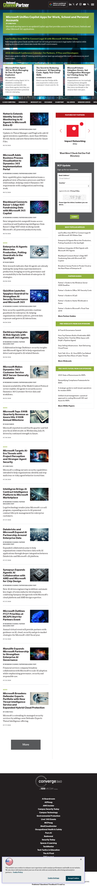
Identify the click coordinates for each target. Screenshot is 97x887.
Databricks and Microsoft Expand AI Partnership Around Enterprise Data (15, 534)
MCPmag (48, 823)
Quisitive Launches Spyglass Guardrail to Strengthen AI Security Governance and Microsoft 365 (15, 297)
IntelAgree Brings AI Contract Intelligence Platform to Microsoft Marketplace (15, 493)
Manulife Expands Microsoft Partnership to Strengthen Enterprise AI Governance (16, 654)
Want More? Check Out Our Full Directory (75, 154)
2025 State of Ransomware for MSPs (72, 375)
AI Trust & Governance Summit (69, 330)
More (25, 744)
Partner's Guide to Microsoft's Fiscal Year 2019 (73, 310)
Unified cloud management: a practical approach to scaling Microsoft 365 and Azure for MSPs (72, 398)
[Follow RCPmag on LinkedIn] (70, 5)
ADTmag (48, 802)
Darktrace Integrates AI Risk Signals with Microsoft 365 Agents (16, 335)
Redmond (48, 836)
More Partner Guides (67, 316)
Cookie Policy (18, 872)
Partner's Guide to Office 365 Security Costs (75, 290)
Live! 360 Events (48, 819)
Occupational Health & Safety (48, 830)
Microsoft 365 (36, 102)
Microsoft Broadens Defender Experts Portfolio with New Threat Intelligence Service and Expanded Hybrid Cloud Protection (24, 700)
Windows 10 (23, 102)
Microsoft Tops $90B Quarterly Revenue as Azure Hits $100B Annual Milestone (15, 416)
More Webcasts (65, 361)
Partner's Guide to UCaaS (67, 296)
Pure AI (48, 833)
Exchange (48, 102)
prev (61, 131)
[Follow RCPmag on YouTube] (84, 5)
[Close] (81, 859)
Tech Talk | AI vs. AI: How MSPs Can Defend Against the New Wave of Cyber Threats (74, 355)
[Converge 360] (48, 782)
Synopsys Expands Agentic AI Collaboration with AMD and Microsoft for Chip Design (14, 576)
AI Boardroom (48, 799)
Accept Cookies (73, 878)
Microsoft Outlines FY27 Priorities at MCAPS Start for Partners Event (14, 615)
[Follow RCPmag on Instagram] (80, 5)
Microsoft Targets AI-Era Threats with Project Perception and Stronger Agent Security (15, 456)
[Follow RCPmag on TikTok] (77, 5)
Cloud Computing (8, 102)
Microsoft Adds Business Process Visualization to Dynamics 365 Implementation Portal (13, 162)
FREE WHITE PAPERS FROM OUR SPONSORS (74, 369)
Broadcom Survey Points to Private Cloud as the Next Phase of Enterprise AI (74, 267)
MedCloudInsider (48, 826)
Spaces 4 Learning (48, 843)
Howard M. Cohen (45, 78)
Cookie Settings (53, 878)
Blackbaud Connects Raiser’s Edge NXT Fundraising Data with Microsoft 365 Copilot (15, 208)
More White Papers (66, 406)
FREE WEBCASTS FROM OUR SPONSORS (75, 324)
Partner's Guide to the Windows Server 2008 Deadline (73, 284)
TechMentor (48, 847)
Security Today (48, 840)
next (89, 131)
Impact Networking (75, 141)
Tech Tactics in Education (48, 850)
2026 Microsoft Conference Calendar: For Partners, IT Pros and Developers (41, 53)
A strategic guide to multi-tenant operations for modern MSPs (74, 389)
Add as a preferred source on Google (59, 4)
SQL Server (71, 102)
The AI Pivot (48, 853)
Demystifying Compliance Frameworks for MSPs (74, 382)
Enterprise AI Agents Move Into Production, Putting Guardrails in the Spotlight (15, 253)
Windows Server (84, 102)
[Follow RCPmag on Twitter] (74, 5)
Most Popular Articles (75, 227)
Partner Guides (75, 276)
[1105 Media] (48, 789)
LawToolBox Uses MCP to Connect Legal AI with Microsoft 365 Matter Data (41, 39)
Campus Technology (48, 813)
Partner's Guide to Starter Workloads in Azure (73, 302)
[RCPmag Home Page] (16, 5)
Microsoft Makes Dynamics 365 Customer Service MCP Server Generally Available (16, 373)
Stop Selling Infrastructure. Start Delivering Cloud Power (74, 347)
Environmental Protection (48, 816)
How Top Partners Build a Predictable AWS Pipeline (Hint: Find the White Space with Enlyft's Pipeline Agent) (74, 338)
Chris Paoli (12, 23)
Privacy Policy (75, 191)
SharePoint (59, 102)
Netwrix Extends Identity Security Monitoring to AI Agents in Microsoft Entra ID (14, 120)
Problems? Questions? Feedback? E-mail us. (48, 884)
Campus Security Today (48, 809)
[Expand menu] (92, 5)
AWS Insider (48, 806)
